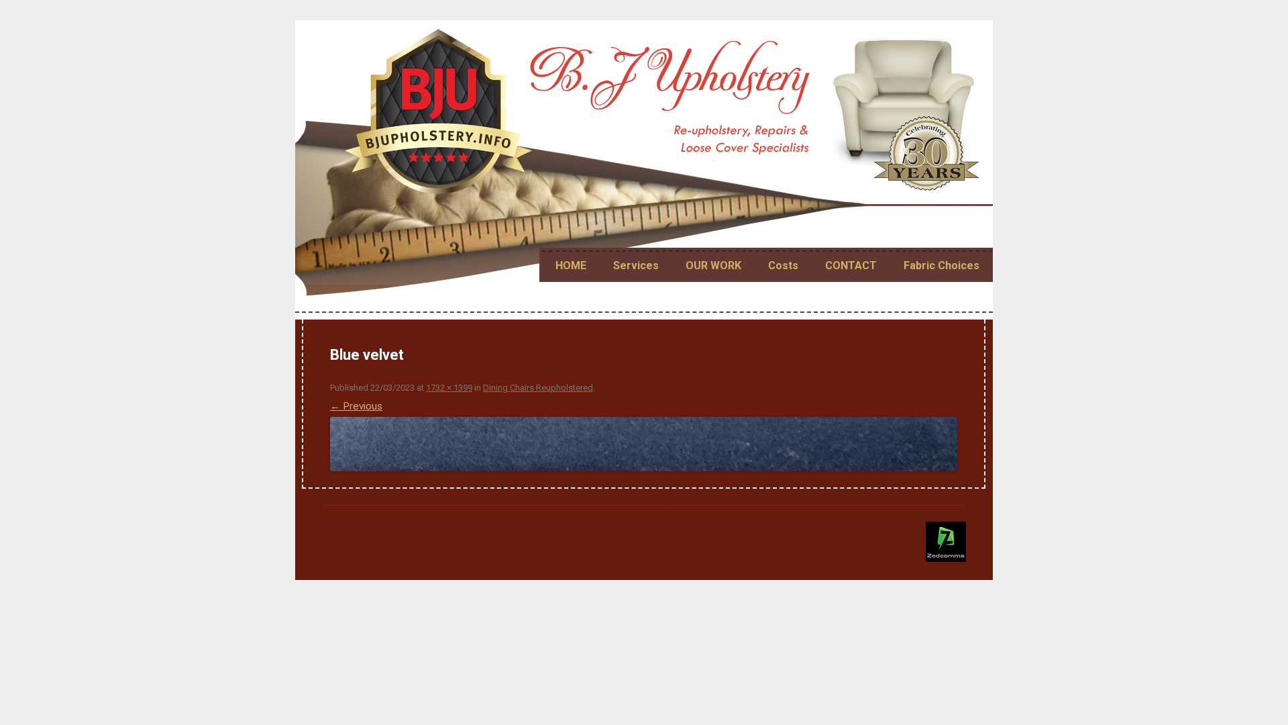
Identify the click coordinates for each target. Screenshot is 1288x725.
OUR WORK (713, 265)
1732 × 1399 (449, 388)
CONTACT (851, 265)
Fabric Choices (941, 265)
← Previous (356, 406)
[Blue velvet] (643, 444)
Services (636, 265)
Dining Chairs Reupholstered (538, 388)
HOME (570, 265)
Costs (783, 265)
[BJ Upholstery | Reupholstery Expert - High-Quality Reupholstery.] (664, 117)
